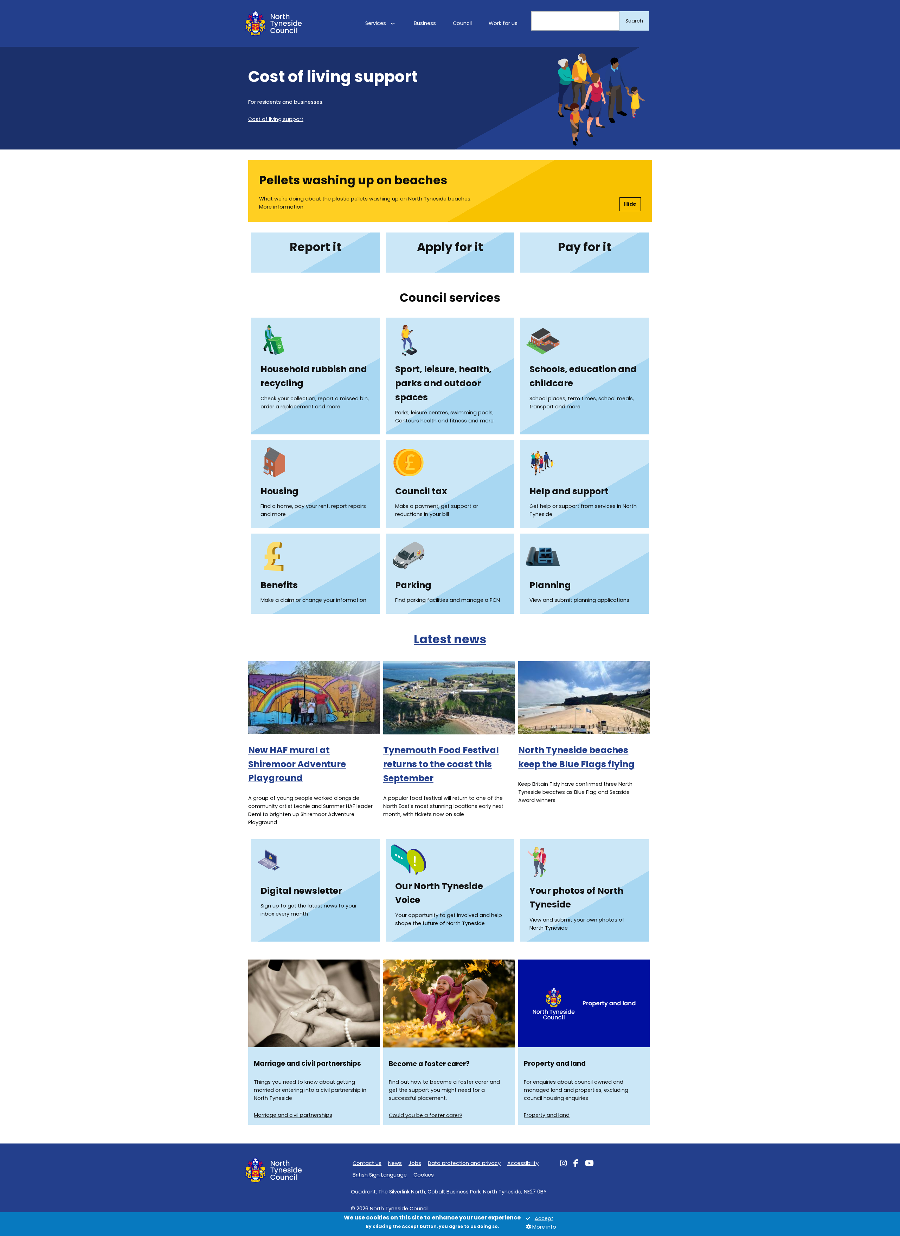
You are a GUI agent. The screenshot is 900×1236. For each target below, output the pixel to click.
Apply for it (450, 247)
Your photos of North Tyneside (576, 898)
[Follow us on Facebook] (575, 1164)
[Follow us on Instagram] (563, 1164)
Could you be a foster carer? (425, 1115)
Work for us (503, 23)
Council (462, 23)
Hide (630, 204)
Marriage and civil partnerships (293, 1115)
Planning (550, 585)
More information (281, 206)
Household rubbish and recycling (314, 376)
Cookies (423, 1174)
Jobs (415, 1163)
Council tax (421, 491)
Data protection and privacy (464, 1163)
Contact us (367, 1163)
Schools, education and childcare (583, 376)
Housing (279, 491)
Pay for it (584, 247)
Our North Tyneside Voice (439, 893)
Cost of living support (275, 119)
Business (425, 23)
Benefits (279, 585)
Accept (544, 1218)
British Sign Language (380, 1174)
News (395, 1163)
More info (544, 1226)
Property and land (547, 1115)
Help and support (569, 491)
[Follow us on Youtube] (589, 1164)
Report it (315, 247)
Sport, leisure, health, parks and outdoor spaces (443, 383)
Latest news (450, 639)
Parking (413, 585)
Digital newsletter (301, 891)
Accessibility (523, 1163)
